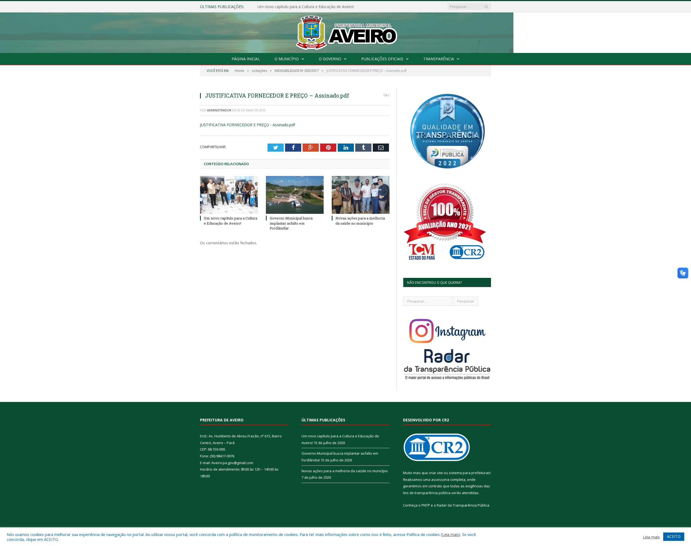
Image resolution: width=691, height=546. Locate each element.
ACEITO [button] (673, 536)
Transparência (438, 58)
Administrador (219, 110)
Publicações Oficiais (382, 58)
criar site (436, 472)
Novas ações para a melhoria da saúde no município (360, 220)
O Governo (330, 58)
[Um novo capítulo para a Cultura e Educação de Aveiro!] (229, 195)
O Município (287, 58)
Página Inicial (246, 58)
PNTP (425, 505)
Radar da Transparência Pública (463, 505)
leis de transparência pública (426, 492)
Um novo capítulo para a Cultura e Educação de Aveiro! (230, 220)
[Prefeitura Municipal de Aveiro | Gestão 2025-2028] (345, 31)
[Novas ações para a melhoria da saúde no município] (360, 195)
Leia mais (450, 534)
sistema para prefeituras (469, 472)
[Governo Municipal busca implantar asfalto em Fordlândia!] (295, 195)
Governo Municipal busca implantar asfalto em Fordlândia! (308, 6)
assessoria (440, 479)
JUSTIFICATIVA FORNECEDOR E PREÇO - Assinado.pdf (247, 124)
